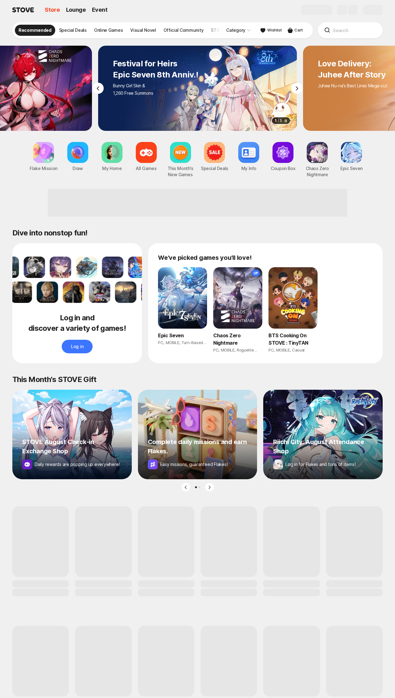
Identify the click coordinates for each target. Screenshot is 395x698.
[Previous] (98, 88)
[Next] (296, 88)
